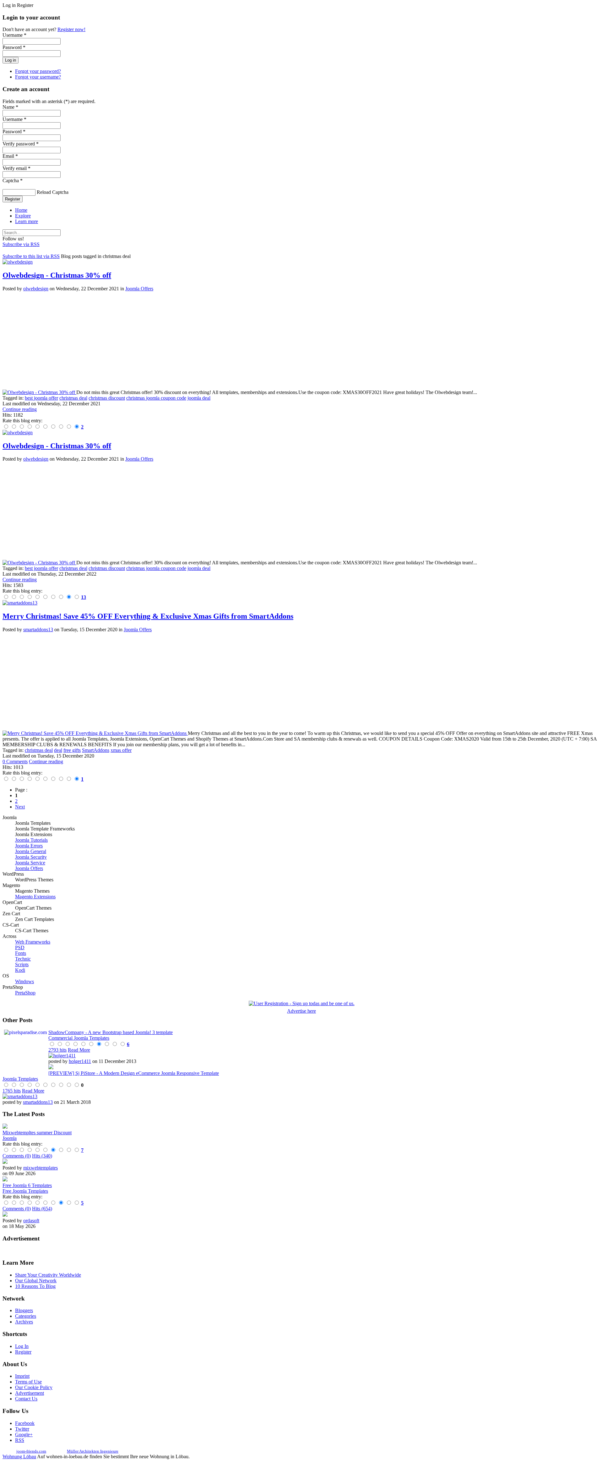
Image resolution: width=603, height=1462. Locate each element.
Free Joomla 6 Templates (27, 1185)
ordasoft (31, 1220)
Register (12, 199)
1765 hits (12, 1090)
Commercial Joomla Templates (78, 1038)
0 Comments (15, 761)
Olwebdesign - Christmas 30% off (57, 275)
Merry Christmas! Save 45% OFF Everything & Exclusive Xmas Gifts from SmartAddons (148, 616)
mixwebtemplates (40, 1167)
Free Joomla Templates (25, 1191)
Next (20, 806)
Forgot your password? (38, 71)
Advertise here (301, 1011)
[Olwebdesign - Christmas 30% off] (39, 392)
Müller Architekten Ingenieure (92, 1451)
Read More (79, 1050)
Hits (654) (42, 1208)
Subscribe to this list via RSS (31, 256)
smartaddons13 (38, 629)
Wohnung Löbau (19, 1456)
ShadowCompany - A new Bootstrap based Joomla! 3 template (110, 1032)
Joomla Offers (139, 288)
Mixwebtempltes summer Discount (37, 1132)
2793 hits (57, 1050)
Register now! (71, 29)
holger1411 (80, 1061)
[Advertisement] (191, 341)
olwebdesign (35, 288)
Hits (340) (42, 1155)
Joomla (10, 1138)
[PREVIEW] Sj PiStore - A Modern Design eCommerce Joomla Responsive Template (133, 1073)
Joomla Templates (20, 1078)
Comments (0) (17, 1155)
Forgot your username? (38, 76)
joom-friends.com (31, 1451)
